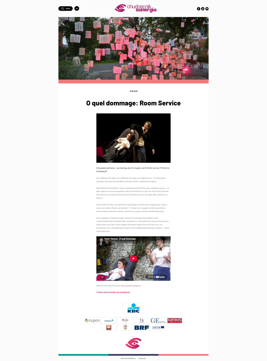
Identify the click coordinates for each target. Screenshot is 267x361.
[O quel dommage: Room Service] (133, 162)
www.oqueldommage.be (131, 285)
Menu (68, 8)
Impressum (142, 358)
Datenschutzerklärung (128, 358)
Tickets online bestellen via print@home (113, 292)
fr (77, 8)
